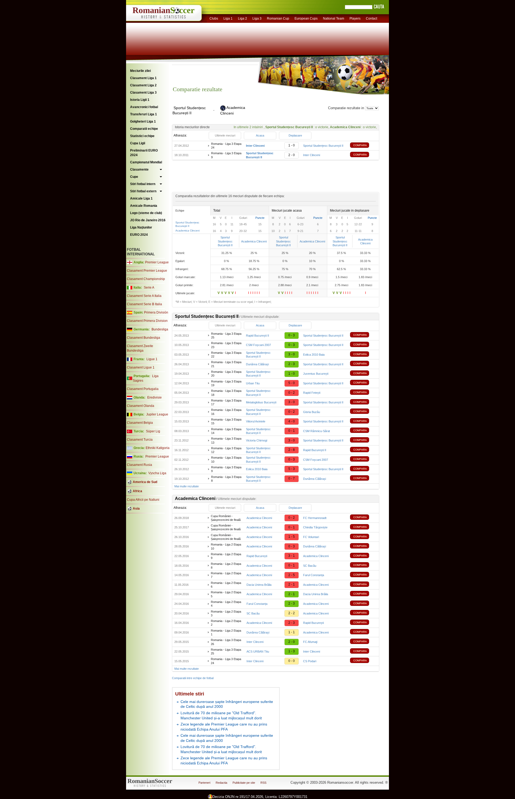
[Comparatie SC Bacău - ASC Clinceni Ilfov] (363, 613)
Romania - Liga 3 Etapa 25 (226, 335)
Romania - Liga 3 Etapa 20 (226, 373)
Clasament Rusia (139, 465)
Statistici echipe (142, 136)
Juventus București (315, 373)
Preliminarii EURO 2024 (144, 153)
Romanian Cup (278, 18)
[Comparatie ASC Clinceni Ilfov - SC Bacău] (363, 565)
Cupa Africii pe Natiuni (143, 500)
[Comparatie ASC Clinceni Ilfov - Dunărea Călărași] (363, 546)
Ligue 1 (151, 359)
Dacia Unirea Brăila (259, 584)
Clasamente (139, 169)
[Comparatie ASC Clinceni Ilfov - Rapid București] (363, 623)
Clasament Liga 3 (143, 92)
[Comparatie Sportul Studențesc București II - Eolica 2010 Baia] (363, 354)
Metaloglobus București (261, 402)
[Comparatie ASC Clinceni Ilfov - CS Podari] (363, 661)
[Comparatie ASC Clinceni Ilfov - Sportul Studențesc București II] (363, 145)
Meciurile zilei (140, 71)
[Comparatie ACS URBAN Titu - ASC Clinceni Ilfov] (363, 651)
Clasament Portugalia (143, 389)
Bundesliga (160, 329)
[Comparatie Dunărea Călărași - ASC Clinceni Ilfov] (363, 632)
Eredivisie (154, 397)
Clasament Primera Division (147, 321)
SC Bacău (309, 565)
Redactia (221, 782)
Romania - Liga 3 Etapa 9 (226, 155)
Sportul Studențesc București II (323, 145)
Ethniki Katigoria (158, 448)
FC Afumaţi (310, 641)
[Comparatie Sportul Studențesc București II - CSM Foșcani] (363, 459)
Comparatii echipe (144, 129)
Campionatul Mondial (146, 162)
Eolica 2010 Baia (314, 354)
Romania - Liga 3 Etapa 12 (226, 450)
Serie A (149, 287)
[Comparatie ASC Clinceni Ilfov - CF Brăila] (363, 594)
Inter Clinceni (311, 155)
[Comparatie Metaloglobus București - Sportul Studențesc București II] (363, 402)
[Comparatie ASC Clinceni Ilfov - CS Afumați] (363, 642)
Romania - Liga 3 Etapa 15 (226, 421)
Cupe (134, 177)
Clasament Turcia (140, 439)
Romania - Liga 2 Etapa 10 (226, 546)
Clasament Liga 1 (143, 78)
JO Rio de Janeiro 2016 (147, 220)
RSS (263, 782)
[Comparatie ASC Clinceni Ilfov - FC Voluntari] (363, 537)
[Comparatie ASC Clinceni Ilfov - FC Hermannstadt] (363, 517)
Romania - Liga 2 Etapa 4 (226, 603)
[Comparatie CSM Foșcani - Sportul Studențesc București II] (363, 345)
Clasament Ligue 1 (140, 367)
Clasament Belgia (140, 423)
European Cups (306, 18)
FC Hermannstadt (314, 518)
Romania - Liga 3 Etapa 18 (226, 392)
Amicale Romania (143, 206)
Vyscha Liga (157, 473)
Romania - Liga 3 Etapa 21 (226, 363)
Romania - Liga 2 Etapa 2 (226, 622)
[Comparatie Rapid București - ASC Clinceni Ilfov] (363, 556)
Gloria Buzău (311, 412)
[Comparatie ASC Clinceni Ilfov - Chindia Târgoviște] (363, 527)
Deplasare (295, 135)
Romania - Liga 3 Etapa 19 (226, 383)
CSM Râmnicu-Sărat (316, 431)
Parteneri (204, 782)
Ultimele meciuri (225, 135)
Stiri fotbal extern (143, 191)
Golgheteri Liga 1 (143, 121)
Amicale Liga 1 (141, 198)
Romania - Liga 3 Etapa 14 (226, 431)
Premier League (157, 262)
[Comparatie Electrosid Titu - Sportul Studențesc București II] (363, 383)
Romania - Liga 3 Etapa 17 (226, 402)
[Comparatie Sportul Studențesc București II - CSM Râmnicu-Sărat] (363, 431)
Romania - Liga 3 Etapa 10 (226, 459)
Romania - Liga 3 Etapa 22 (226, 354)
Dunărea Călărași (257, 364)
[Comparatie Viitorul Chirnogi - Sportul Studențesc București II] (363, 440)
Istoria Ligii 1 (139, 100)
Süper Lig (153, 431)
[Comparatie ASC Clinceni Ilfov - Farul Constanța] (363, 575)
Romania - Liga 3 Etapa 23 (226, 344)
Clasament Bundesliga (143, 338)
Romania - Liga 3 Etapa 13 (226, 440)
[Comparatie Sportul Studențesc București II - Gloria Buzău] (363, 411)
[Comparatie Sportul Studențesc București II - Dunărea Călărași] (363, 478)
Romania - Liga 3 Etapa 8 (226, 478)
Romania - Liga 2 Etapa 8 (226, 565)
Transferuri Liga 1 (143, 114)
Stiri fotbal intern (142, 184)
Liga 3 (257, 18)
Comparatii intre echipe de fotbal (193, 678)
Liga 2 (242, 18)
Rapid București (257, 556)
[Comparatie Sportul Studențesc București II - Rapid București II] (363, 450)
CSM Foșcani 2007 (258, 345)
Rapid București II (257, 335)
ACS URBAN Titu (258, 651)
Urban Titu (253, 383)
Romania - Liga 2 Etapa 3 (226, 613)
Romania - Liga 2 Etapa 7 (226, 575)
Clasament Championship (146, 279)
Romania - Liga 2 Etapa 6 (226, 584)
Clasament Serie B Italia (144, 304)
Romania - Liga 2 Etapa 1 (226, 632)
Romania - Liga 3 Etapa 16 (226, 411)
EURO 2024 (139, 235)
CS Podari (309, 661)
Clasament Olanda (140, 406)
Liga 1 (228, 18)
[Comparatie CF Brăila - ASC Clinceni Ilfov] (363, 584)
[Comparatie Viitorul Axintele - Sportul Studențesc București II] (363, 421)
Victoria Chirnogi (256, 440)
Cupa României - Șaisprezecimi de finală (226, 517)
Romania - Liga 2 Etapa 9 (226, 556)
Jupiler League (157, 414)
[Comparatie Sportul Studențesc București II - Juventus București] (363, 373)
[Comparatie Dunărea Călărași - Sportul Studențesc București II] (363, 364)
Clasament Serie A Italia (144, 296)
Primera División (156, 312)
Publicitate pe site (244, 782)
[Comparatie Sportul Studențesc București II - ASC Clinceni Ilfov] (363, 155)
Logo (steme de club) (146, 213)
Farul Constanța (313, 575)
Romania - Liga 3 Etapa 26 (226, 641)
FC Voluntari (311, 537)
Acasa (260, 135)
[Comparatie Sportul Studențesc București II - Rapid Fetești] (363, 392)
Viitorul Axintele (255, 421)
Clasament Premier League (147, 271)
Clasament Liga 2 (143, 85)
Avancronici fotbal (144, 107)
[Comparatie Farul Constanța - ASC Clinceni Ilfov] (363, 604)
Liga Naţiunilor (141, 227)
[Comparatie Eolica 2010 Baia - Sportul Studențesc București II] (363, 469)
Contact (371, 18)
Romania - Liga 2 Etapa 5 (226, 594)
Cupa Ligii (137, 143)
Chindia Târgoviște (315, 527)
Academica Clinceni (187, 230)
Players (355, 18)
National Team (333, 18)
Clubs (213, 18)
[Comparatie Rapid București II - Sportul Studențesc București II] (363, 335)
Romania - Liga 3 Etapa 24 (226, 145)
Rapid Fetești (311, 392)
